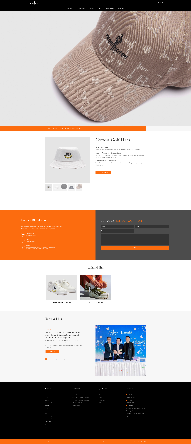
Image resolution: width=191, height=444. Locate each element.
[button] (49, 359)
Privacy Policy (109, 441)
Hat (68, 128)
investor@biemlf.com (31, 235)
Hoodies (47, 400)
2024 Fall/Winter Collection (79, 403)
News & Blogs (54, 319)
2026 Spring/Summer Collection (80, 397)
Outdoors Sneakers (95, 302)
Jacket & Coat (48, 416)
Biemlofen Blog (110, 8)
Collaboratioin (81, 8)
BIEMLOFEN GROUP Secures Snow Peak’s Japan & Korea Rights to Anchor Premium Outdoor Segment (63, 335)
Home (48, 128)
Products (92, 8)
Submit (134, 247)
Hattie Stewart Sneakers (61, 302)
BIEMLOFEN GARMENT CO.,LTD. (60, 441)
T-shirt (46, 397)
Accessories (62, 128)
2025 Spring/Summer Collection (80, 400)
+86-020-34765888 (130, 401)
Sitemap (102, 441)
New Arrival (70, 8)
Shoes (46, 424)
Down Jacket (48, 403)
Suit (46, 413)
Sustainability (102, 400)
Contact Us (121, 8)
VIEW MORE (52, 351)
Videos (101, 403)
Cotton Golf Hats (76, 128)
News (99, 8)
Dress (46, 411)
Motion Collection (77, 395)
